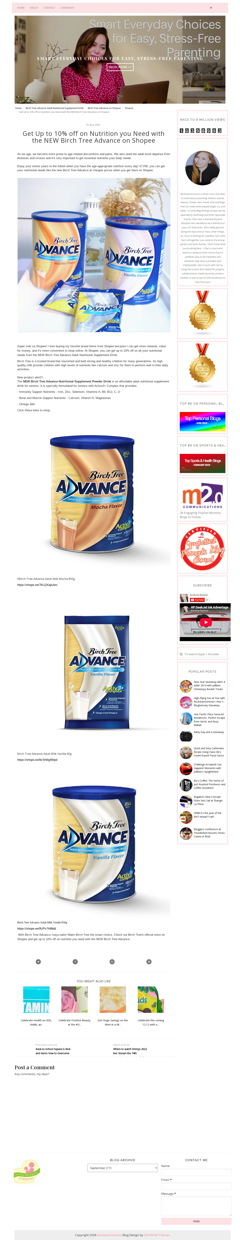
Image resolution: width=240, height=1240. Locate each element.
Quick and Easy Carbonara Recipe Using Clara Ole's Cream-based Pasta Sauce (209, 752)
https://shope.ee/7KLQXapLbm (37, 585)
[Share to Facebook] (75, 961)
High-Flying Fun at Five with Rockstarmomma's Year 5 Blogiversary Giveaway (209, 701)
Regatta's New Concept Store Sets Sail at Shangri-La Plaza (208, 800)
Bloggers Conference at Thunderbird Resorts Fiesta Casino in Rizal (209, 832)
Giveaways (67, 7)
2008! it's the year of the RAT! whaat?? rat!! (207, 814)
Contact (50, 7)
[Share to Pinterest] (149, 961)
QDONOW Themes (157, 1235)
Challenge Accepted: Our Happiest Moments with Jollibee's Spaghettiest (208, 768)
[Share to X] (38, 961)
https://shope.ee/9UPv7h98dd (36, 928)
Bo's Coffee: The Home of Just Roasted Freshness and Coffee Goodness (209, 784)
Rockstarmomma (109, 1235)
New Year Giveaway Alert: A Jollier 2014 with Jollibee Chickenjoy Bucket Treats (209, 685)
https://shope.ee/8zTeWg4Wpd (37, 759)
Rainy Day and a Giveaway (209, 732)
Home (21, 7)
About (34, 7)
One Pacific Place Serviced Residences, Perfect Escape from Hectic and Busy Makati (209, 720)
